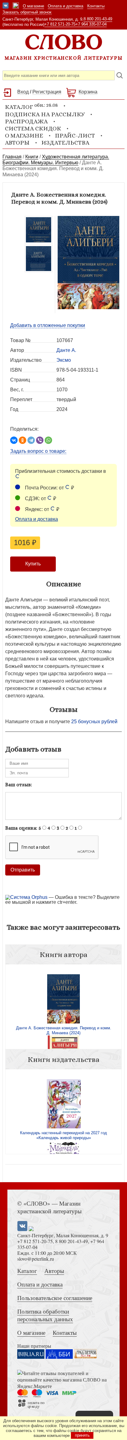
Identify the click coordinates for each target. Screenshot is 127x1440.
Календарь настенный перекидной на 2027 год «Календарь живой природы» (63, 1135)
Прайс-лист (75, 135)
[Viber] (39, 440)
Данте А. (66, 350)
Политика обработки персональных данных (45, 1315)
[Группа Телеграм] (16, 6)
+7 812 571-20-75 (60, 24)
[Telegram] (31, 440)
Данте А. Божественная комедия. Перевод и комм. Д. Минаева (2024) (63, 1030)
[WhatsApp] (48, 440)
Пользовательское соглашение (54, 1298)
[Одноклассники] (22, 440)
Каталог (27, 1270)
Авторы (17, 142)
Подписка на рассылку (45, 114)
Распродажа (26, 121)
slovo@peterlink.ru (35, 1258)
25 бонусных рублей (94, 721)
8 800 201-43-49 (98, 19)
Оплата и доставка (65, 6)
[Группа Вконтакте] (5, 6)
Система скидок (33, 128)
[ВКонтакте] (14, 440)
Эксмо (63, 360)
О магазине (33, 6)
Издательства (65, 142)
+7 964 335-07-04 (91, 24)
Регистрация (46, 91)
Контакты (95, 6)
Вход (23, 91)
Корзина (88, 91)
